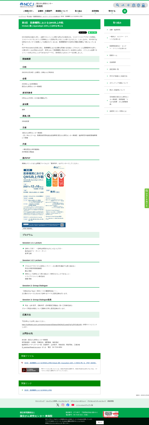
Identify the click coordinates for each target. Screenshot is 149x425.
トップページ (22, 16)
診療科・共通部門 (45, 11)
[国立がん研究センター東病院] (36, 5)
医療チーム (113, 55)
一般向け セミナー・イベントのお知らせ (119, 38)
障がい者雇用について (117, 90)
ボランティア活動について (119, 83)
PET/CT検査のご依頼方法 (118, 76)
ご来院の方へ (28, 11)
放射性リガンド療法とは (118, 111)
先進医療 (113, 62)
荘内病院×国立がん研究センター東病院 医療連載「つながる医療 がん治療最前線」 (119, 100)
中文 (138, 5)
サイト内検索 (117, 5)
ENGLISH (133, 5)
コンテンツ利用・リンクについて (57, 401)
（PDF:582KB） (27, 228)
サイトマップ (40, 401)
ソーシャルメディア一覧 (84, 405)
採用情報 (95, 11)
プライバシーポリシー (78, 401)
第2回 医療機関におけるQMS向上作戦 (38, 390)
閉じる (100, 422)
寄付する (112, 11)
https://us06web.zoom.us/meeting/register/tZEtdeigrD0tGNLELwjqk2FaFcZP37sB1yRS (52, 324)
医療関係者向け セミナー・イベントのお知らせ (46, 16)
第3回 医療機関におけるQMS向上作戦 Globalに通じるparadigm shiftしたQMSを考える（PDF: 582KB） (60, 363)
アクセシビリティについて (97, 401)
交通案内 (143, 5)
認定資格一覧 (114, 69)
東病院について (62, 11)
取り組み (78, 11)
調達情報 (111, 401)
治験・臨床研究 (115, 30)
